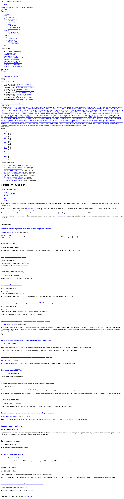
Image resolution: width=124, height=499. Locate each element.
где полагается (28, 208)
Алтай (49, 117)
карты (42, 120)
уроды (3, 125)
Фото (6, 37)
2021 (5, 156)
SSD (57, 115)
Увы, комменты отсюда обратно (13, 257)
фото (6, 125)
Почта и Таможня (13, 34)
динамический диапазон (21, 120)
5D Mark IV (11, 107)
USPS (93, 115)
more (2, 102)
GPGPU (6, 14)
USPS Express (100, 115)
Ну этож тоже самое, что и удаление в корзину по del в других (25, 321)
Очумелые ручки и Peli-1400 (13, 66)
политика (55, 122)
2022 (5, 157)
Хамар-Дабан (27, 118)
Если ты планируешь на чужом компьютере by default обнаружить (27, 383)
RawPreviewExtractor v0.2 (12, 61)
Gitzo (17, 110)
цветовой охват (31, 125)
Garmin (10, 110)
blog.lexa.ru (4, 4)
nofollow (103, 112)
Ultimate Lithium (82, 115)
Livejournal (110, 110)
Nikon (92, 112)
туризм (105, 123)
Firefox (89, 108)
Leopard (94, 110)
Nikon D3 (97, 112)
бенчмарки (79, 118)
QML (72, 113)
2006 (5, 131)
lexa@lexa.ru (28, 496)
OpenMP (42, 113)
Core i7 (47, 108)
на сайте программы (62, 216)
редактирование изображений (100, 122)
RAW (88, 113)
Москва (106, 117)
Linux (105, 110)
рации (88, 122)
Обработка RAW (13, 42)
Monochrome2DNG (45, 112)
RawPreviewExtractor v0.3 (12, 56)
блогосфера (87, 118)
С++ (119, 117)
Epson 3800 (72, 108)
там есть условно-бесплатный (25, 94)
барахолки (72, 118)
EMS (67, 108)
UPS (89, 115)
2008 (5, 135)
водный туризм (96, 118)
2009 (5, 136)
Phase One (53, 113)
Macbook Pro (119, 110)
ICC (70, 110)
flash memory (96, 108)
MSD (62, 112)
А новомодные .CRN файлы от (25, 99)
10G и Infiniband (13, 32)
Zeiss (23, 117)
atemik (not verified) (6, 360)
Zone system (33, 117)
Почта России (113, 117)
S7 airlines (11, 115)
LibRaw (10, 20)
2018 (5, 151)
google (22, 110)
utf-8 (106, 115)
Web (9, 24)
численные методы (68, 125)
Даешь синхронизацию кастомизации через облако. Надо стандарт (27, 413)
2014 (5, 144)
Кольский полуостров (67, 117)
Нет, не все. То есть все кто (11, 285)
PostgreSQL (11, 22)
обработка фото (14, 122)
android (93, 107)
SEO (5, 45)
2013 (5, 143)
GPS (36, 110)
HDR (54, 110)
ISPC (86, 110)
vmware (110, 115)
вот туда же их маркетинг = (24, 92)
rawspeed (113, 113)
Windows (7, 117)
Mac (5, 15)
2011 (5, 139)
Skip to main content (7, 1)
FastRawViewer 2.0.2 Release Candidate (16, 58)
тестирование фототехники (94, 123)
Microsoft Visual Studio (28, 112)
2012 (5, 141)
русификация (118, 122)
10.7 (19, 107)
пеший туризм (34, 122)
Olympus (24, 113)
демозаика (10, 120)
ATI (110, 107)
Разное (6, 30)
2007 (5, 133)
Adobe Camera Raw (49, 107)
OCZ (19, 113)
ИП (53, 117)
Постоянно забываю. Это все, (12, 272)
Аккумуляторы (42, 117)
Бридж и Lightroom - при (11, 467)
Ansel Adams (100, 107)
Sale (16, 115)
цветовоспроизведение (43, 125)
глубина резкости (115, 118)
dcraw (54, 108)
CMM (10, 108)
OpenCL (30, 113)
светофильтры (5, 123)
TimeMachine (73, 115)
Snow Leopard (47, 115)
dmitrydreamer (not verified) (9, 487)
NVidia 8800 (4, 113)
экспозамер (77, 125)
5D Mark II (4, 107)
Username (4, 71)
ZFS (27, 117)
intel (83, 110)
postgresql (67, 113)
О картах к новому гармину (13, 51)
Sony (54, 115)
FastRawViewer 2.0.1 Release (13, 63)
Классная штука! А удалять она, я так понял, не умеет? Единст (26, 229)
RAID (84, 113)
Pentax (48, 113)
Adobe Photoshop (75, 107)
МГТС (90, 117)
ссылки (25, 123)
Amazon (83, 107)
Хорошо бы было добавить (11, 426)
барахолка (65, 118)
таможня (68, 123)
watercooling (117, 115)
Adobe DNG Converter (63, 107)
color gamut (29, 108)
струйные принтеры (58, 123)
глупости (3, 120)
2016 (5, 148)
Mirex (37, 112)
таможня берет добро (78, 123)
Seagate (32, 115)
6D (17, 107)
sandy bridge (26, 115)
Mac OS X (4, 112)
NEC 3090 (86, 112)
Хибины (34, 118)
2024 (5, 159)
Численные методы (14, 29)
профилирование (80, 122)
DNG (58, 108)
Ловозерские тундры (80, 117)
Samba (20, 115)
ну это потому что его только (25, 87)
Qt (75, 113)
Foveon (107, 108)
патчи (27, 122)
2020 (5, 154)
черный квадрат (56, 125)
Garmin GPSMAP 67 (10, 53)
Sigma (41, 115)
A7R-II (31, 107)
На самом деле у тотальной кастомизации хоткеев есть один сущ (26, 357)
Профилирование (13, 43)
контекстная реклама (55, 120)
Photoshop (60, 113)
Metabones (11, 112)
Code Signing (17, 108)
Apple (106, 107)
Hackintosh (11, 17)
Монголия (100, 117)
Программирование (10, 19)
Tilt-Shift (65, 115)
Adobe (41, 107)
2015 (5, 146)
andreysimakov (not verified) (9, 416)
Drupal (14, 25)
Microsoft (17, 112)
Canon (6, 108)
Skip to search (17, 1)
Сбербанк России (6, 118)
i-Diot (66, 110)
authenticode (115, 107)
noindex (109, 112)
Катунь (57, 117)
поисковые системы (45, 122)
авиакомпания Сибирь (45, 118)
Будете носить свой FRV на (11, 370)
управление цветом (114, 123)
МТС (94, 117)
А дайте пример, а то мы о (24, 97)
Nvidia (119, 112)
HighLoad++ (60, 110)
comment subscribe (38, 108)
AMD (88, 107)
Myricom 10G (73, 112)
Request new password (11, 76)
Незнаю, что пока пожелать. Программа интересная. (22, 484)
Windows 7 (13, 117)
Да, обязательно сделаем (10, 441)
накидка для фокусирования (89, 120)
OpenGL (36, 113)
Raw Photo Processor (104, 113)
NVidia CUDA (13, 113)
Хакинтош (19, 118)
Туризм (6, 35)
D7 (51, 108)
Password (4, 73)
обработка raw (103, 120)
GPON (32, 110)
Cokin (23, 108)
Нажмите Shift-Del (8, 243)
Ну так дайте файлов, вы (23, 84)
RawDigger (11, 40)
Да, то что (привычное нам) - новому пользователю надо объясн (26, 340)
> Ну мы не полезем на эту (24, 86)
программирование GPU (66, 122)
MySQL (80, 112)
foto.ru (102, 108)
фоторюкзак (13, 125)
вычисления (105, 118)
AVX (121, 107)
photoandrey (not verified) (8, 232)
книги (46, 120)
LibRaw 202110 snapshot (11, 59)
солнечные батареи (16, 123)
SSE (61, 115)
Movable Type (16, 27)
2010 (5, 138)
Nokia (114, 112)
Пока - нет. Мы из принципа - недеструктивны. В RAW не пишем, (27, 303)
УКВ (13, 118)
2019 (5, 153)
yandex (20, 117)
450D (23, 107)
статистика (48, 123)
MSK (66, 112)
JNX (90, 110)
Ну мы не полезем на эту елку (25, 91)
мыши (78, 120)
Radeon (79, 113)
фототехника (21, 125)
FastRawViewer (12, 38)
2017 (5, 149)
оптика (22, 122)
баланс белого (57, 118)
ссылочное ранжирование (36, 123)
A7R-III (36, 107)
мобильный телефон (69, 120)
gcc (14, 110)
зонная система (34, 120)
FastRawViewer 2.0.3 (10, 54)
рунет (112, 122)
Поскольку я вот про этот (23, 89)
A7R (27, 107)
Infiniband (78, 110)
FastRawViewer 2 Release (12, 64)
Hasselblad (48, 110)
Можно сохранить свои (10, 400)
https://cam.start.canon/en (23, 96)
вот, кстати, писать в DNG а (12, 454)
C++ (2, 108)
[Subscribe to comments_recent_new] (12, 104)
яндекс (84, 125)
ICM (73, 110)
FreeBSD (112, 108)
